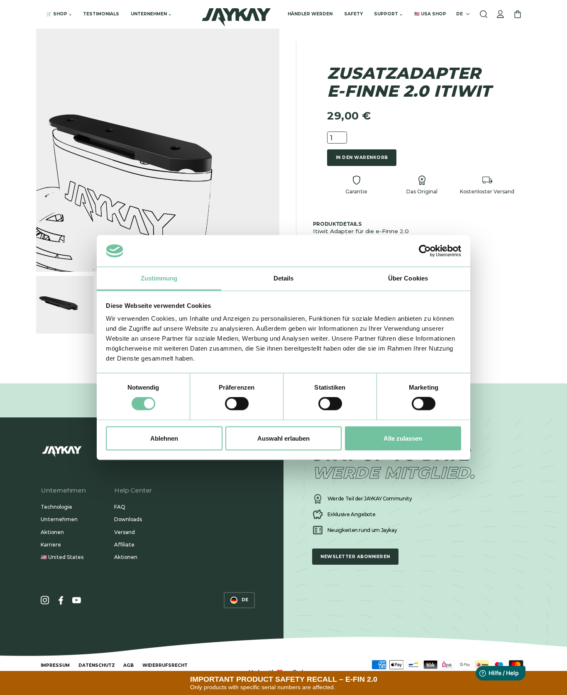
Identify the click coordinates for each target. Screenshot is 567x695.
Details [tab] (284, 278)
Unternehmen (59, 519)
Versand (124, 532)
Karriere (51, 544)
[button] (59, 14)
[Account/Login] (500, 14)
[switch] (237, 403)
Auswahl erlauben (283, 437)
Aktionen (52, 532)
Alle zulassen (403, 437)
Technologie (56, 507)
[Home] (236, 14)
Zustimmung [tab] (159, 278)
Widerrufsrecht (165, 665)
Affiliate (124, 544)
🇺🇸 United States (62, 557)
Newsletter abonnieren (355, 556)
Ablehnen (164, 437)
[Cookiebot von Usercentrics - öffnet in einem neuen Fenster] (425, 250)
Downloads (128, 519)
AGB (128, 665)
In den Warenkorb (362, 157)
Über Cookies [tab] (408, 278)
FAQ (119, 507)
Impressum (55, 665)
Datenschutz (96, 665)
